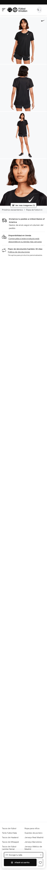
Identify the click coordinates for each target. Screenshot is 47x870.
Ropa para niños (32, 828)
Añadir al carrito (21, 862)
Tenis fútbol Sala (9, 833)
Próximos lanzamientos (12, 210)
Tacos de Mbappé (10, 842)
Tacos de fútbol (9, 828)
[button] (23, 238)
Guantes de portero (33, 833)
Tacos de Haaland (10, 837)
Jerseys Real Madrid (34, 837)
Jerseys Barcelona (33, 842)
